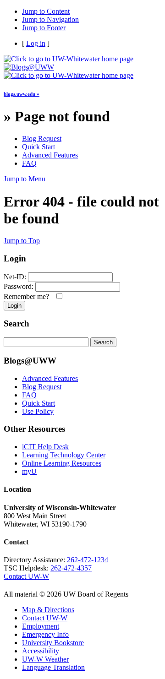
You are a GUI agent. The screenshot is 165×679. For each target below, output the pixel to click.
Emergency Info (45, 634)
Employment (40, 626)
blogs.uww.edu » (21, 94)
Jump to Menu (24, 179)
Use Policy (38, 411)
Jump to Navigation (50, 19)
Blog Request (41, 138)
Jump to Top (22, 240)
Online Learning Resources (61, 463)
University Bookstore (53, 642)
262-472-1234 (87, 560)
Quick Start (38, 147)
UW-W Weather (45, 659)
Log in (35, 43)
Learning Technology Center (63, 455)
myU (29, 471)
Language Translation (53, 667)
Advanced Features (50, 155)
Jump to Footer (44, 28)
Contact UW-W (26, 576)
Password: (18, 286)
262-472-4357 (71, 568)
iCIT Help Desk (45, 447)
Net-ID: (15, 277)
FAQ (29, 163)
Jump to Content (46, 11)
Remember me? (28, 296)
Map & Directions (48, 610)
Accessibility (40, 651)
